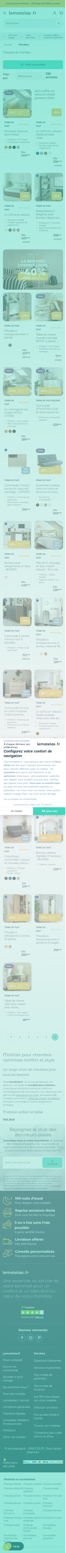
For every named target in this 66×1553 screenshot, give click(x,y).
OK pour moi (49, 810)
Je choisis (16, 810)
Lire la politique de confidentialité (20, 799)
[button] (7, 1546)
